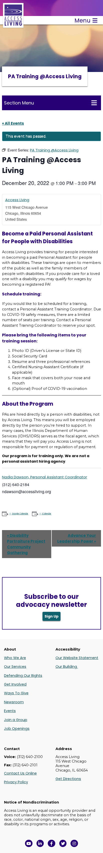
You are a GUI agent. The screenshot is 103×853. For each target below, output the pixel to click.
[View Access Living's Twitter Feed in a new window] (63, 843)
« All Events (13, 123)
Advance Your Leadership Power (76, 538)
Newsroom (14, 702)
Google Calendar (20, 513)
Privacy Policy (16, 782)
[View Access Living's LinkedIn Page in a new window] (40, 843)
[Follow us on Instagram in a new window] (74, 843)
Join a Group (15, 719)
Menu (82, 20)
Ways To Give (16, 693)
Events (10, 710)
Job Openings (17, 728)
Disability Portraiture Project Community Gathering (26, 544)
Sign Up (51, 616)
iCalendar (46, 513)
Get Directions (68, 778)
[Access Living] (13, 25)
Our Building (67, 666)
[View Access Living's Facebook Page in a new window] (51, 843)
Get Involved (15, 684)
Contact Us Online (20, 773)
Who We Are (15, 657)
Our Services (15, 666)
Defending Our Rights (23, 675)
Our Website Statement (77, 657)
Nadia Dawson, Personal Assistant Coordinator (44, 477)
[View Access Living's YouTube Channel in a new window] (28, 843)
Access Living (17, 199)
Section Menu (19, 103)
